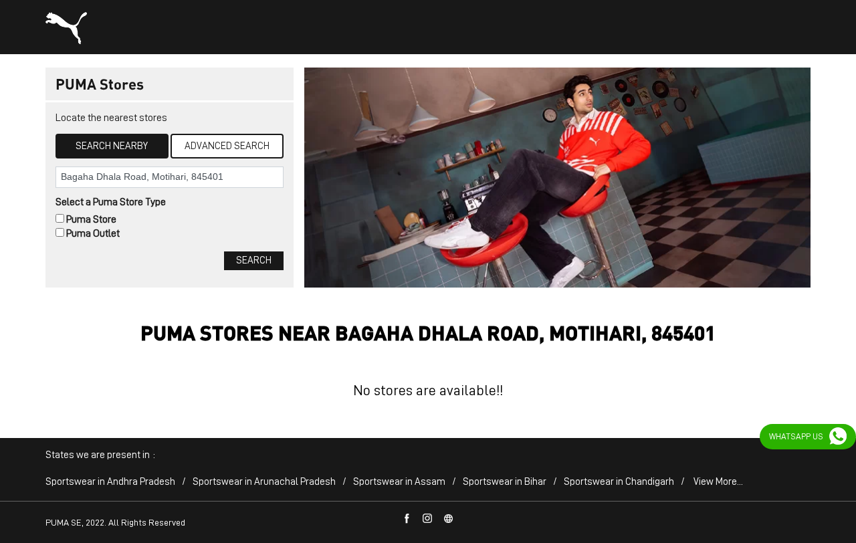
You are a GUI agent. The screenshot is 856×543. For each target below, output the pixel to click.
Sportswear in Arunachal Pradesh (264, 482)
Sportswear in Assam (399, 482)
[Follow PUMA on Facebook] (407, 519)
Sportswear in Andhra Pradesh (110, 482)
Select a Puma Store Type (111, 202)
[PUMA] (66, 28)
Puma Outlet (93, 233)
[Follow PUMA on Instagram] (428, 519)
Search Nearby (112, 146)
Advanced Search (227, 146)
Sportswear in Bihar (504, 482)
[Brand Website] (448, 519)
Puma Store (91, 219)
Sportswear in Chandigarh (619, 482)
